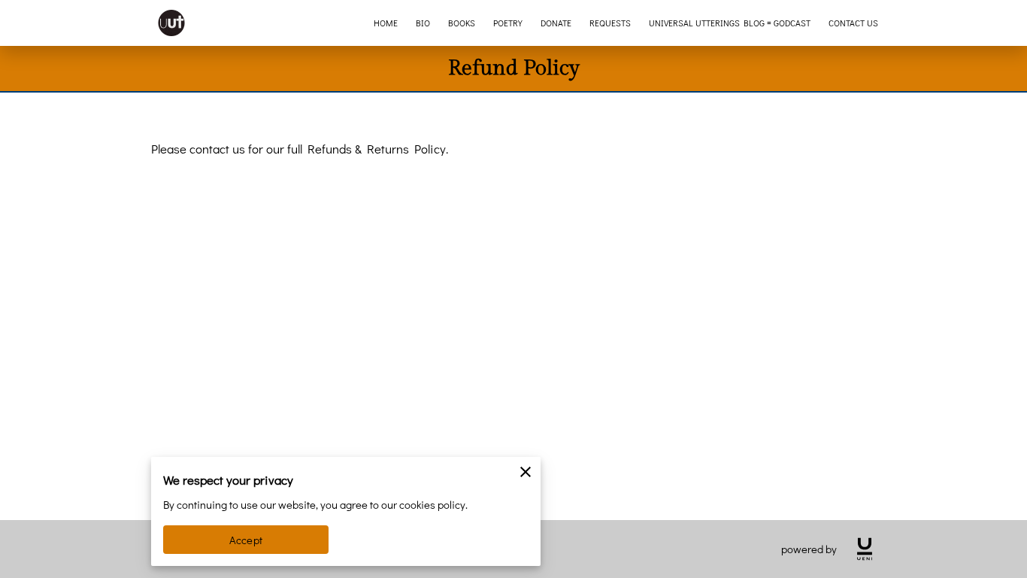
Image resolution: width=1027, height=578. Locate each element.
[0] (993, 23)
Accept (245, 540)
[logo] (864, 549)
